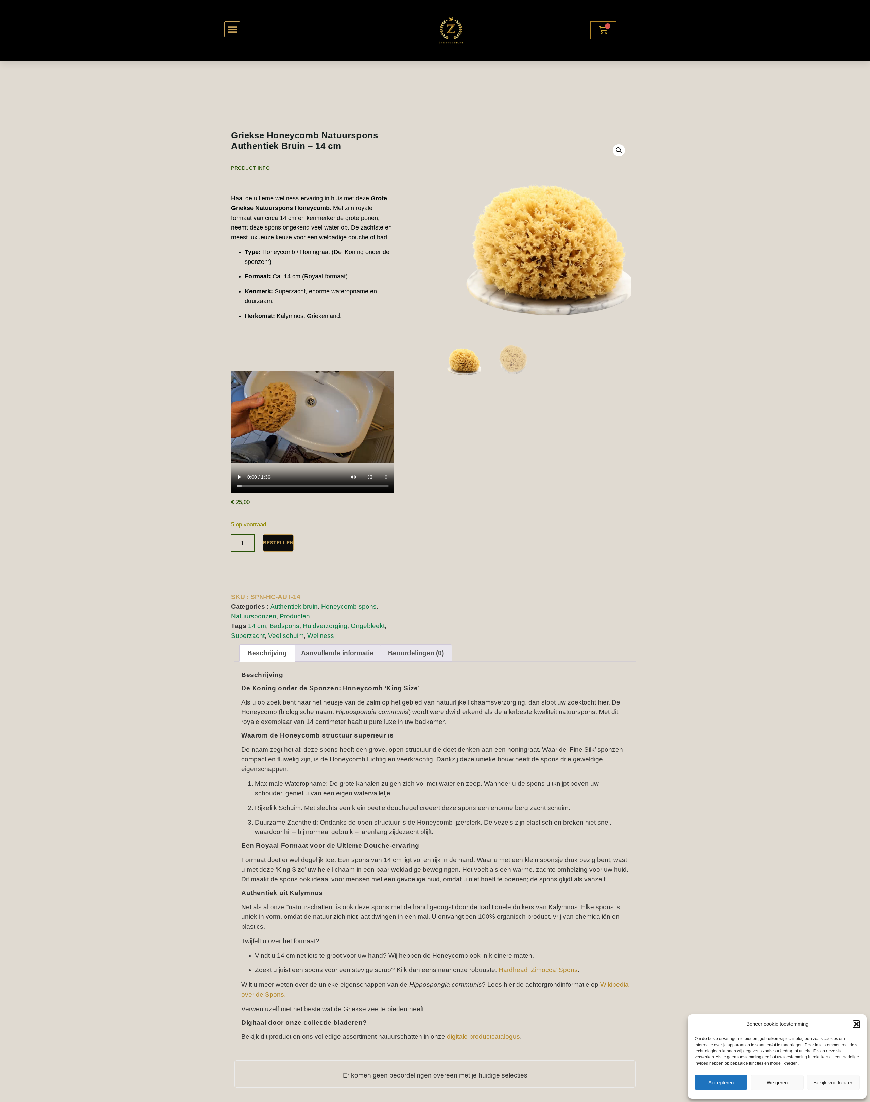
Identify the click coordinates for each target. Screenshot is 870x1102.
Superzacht (248, 635)
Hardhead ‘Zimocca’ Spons (538, 969)
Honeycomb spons (349, 606)
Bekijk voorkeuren (833, 1082)
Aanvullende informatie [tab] (337, 653)
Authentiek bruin (294, 606)
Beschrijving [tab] (267, 653)
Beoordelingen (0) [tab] (416, 653)
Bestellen (278, 542)
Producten (295, 616)
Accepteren (721, 1082)
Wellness (320, 635)
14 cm (257, 625)
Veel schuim (286, 635)
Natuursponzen (253, 616)
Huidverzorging (325, 625)
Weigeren (777, 1082)
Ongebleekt (368, 625)
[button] (856, 1024)
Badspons (284, 625)
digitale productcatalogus (483, 1036)
